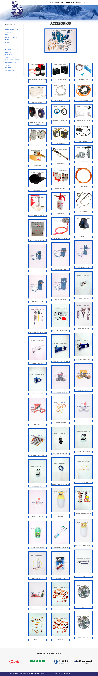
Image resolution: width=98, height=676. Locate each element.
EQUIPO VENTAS (70, 2)
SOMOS (62, 2)
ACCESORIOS (8, 27)
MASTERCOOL (8, 52)
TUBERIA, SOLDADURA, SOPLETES (12, 60)
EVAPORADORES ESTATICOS (11, 37)
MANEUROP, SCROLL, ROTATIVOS (12, 49)
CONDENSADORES (9, 32)
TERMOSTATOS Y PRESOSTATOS (12, 57)
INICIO (51, 2)
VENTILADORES (8, 67)
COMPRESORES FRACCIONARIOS (12, 29)
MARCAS (57, 2)
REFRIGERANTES (8, 54)
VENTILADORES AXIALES (10, 70)
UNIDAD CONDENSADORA (10, 62)
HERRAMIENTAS (8, 42)
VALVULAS (7, 65)
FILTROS (7, 40)
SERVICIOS (78, 2)
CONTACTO (85, 2)
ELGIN (6, 34)
